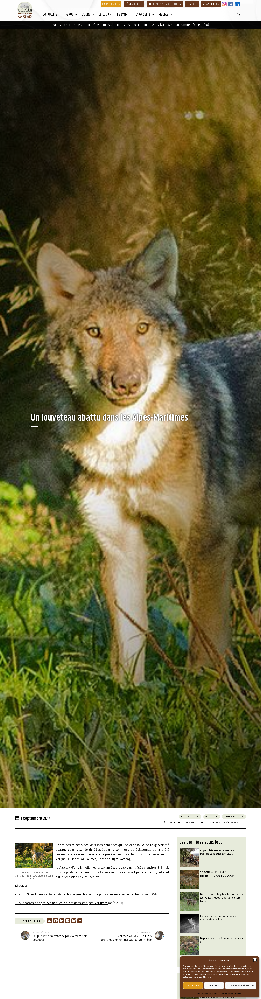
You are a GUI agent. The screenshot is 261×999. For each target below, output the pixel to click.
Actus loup (211, 816)
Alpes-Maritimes (187, 822)
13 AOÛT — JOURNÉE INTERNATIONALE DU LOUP (217, 873)
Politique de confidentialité (231, 993)
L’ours (86, 14)
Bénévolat (132, 4)
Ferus (69, 14)
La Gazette (143, 14)
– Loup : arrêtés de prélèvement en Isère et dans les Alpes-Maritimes (61, 903)
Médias (163, 14)
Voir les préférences (241, 985)
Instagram (224, 4)
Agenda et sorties (64, 24)
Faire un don (111, 4)
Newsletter (210, 4)
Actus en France (190, 816)
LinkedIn (237, 4)
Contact (192, 4)
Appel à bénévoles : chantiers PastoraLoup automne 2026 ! (217, 851)
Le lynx (122, 14)
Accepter (193, 985)
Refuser (214, 985)
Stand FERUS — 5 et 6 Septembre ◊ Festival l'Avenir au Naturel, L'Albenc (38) (158, 24)
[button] (254, 960)
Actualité (50, 14)
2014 (172, 822)
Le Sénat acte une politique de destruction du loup (218, 917)
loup (203, 822)
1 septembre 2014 (36, 818)
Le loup (103, 14)
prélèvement (232, 822)
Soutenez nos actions (163, 4)
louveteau (215, 822)
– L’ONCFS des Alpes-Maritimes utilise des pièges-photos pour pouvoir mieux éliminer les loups (79, 894)
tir (244, 822)
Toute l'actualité (233, 816)
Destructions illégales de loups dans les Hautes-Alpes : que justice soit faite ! (221, 897)
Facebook (231, 4)
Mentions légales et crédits (207, 993)
